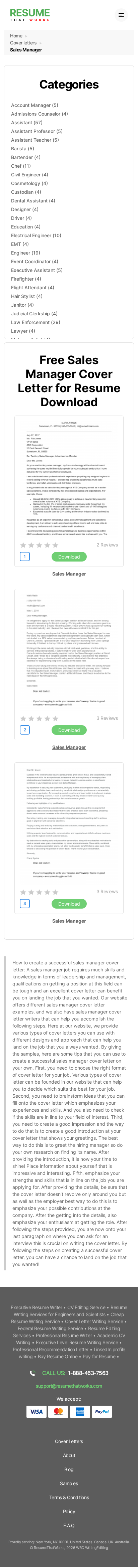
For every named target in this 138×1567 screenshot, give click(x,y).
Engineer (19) (25, 253)
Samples (69, 1483)
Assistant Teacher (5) (35, 140)
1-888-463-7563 (75, 1373)
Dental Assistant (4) (33, 200)
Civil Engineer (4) (29, 174)
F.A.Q (69, 1525)
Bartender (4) (26, 157)
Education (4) (26, 226)
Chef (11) (21, 166)
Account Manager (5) (34, 105)
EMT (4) (20, 244)
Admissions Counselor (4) (39, 114)
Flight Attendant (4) (32, 287)
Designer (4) (25, 209)
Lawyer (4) (23, 331)
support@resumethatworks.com (69, 1386)
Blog (68, 1469)
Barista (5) (22, 148)
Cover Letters (69, 1441)
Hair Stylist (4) (27, 296)
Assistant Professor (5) (37, 131)
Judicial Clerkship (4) (34, 313)
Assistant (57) (27, 122)
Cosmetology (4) (29, 183)
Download (69, 557)
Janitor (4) (22, 305)
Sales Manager (69, 574)
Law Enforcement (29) (35, 322)
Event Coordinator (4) (34, 261)
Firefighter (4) (26, 279)
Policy (69, 1511)
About (69, 1455)
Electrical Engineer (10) (36, 235)
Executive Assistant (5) (37, 270)
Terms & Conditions (69, 1497)
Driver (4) (21, 218)
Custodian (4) (26, 192)
